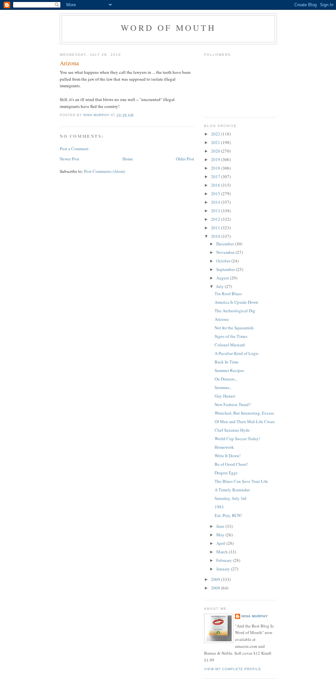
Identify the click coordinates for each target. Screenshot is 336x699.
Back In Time (227, 362)
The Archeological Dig (235, 311)
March (222, 552)
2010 (216, 236)
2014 (216, 202)
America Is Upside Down (236, 302)
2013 (216, 211)
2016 (216, 185)
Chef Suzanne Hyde (232, 430)
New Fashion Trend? (233, 404)
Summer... (223, 387)
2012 (216, 219)
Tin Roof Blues (228, 294)
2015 (216, 193)
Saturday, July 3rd (230, 498)
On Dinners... (226, 379)
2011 (216, 228)
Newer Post (69, 159)
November (226, 252)
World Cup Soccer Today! (237, 439)
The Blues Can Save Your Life (241, 481)
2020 (216, 151)
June (220, 526)
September (226, 269)
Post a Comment (74, 149)
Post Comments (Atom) (104, 171)
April (221, 543)
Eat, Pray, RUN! (228, 515)
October (223, 261)
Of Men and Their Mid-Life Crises (245, 421)
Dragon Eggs (226, 473)
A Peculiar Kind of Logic (237, 353)
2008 (216, 588)
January (223, 569)
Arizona (222, 319)
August (223, 278)
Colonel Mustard (230, 345)
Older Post (185, 159)
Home (127, 159)
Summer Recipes (229, 370)
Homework (224, 447)
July (220, 286)
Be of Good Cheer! (231, 464)
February (224, 560)
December (225, 244)
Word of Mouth (168, 27)
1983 (219, 507)
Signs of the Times (231, 336)
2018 (216, 168)
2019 (216, 159)
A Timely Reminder (232, 490)
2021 (216, 142)
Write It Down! (228, 456)
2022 (216, 134)
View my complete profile (232, 669)
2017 (216, 176)
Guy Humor (225, 396)
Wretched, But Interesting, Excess (244, 413)
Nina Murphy (255, 616)
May (220, 535)
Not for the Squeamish (234, 328)
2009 (216, 579)
